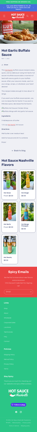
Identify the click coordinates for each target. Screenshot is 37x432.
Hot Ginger (25, 193)
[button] (4, 16)
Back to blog (19, 151)
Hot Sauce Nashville (17, 420)
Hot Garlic (7, 224)
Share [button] (6, 65)
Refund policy (16, 422)
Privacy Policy (9, 364)
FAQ (5, 337)
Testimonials (8, 332)
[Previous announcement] (4, 8)
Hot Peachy (8, 257)
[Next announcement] (33, 8)
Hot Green (7, 193)
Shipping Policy (9, 354)
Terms (6, 369)
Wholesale (7, 318)
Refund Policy (9, 359)
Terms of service (14, 425)
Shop (6, 308)
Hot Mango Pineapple (25, 225)
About (6, 313)
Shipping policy (25, 425)
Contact (7, 341)
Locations (7, 327)
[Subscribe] (30, 291)
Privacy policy (27, 422)
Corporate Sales (9, 322)
